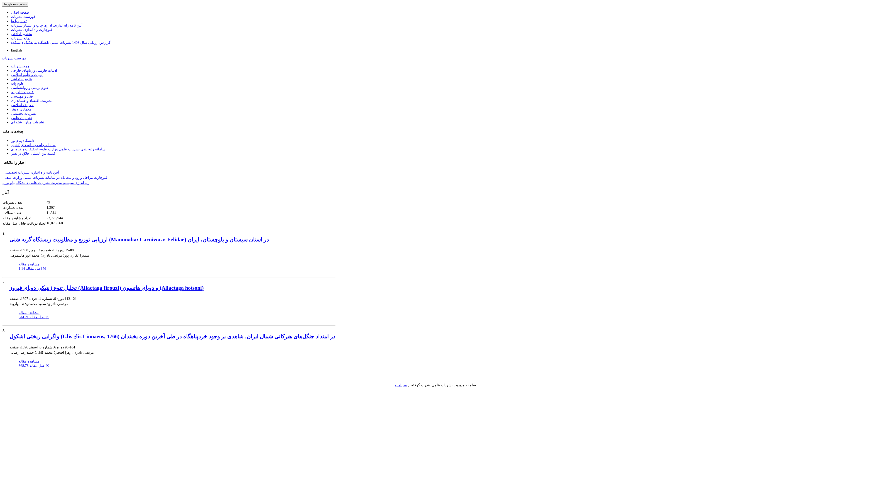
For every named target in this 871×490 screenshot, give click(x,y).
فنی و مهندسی (22, 96)
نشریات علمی (21, 118)
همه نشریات (20, 66)
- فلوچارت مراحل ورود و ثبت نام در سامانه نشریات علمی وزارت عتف (54, 177)
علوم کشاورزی (22, 92)
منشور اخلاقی (21, 34)
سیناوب (401, 385)
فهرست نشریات (23, 17)
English (16, 50)
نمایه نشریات (20, 38)
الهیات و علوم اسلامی (27, 75)
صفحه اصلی (20, 12)
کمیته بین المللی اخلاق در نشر (33, 153)
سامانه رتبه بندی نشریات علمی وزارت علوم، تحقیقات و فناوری (58, 149)
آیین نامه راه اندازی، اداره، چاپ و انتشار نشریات (46, 25)
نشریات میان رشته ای (27, 122)
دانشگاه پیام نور (22, 140)
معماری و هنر (21, 109)
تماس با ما (19, 21)
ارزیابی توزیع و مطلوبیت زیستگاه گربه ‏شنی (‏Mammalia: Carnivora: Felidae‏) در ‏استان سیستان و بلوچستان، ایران (139, 240)
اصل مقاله (32, 268)
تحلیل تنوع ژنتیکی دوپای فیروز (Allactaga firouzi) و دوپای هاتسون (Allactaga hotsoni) (107, 288)
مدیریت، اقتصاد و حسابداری (32, 101)
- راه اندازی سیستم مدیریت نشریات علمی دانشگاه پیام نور (45, 183)
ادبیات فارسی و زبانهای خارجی (34, 70)
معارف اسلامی (22, 105)
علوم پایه (17, 83)
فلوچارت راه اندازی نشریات (31, 30)
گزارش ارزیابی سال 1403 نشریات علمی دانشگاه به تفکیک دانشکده (60, 42)
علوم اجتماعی (21, 79)
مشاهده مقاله (29, 264)
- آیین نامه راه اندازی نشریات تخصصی (30, 172)
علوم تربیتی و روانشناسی (30, 88)
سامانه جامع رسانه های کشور (33, 145)
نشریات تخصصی (23, 113)
